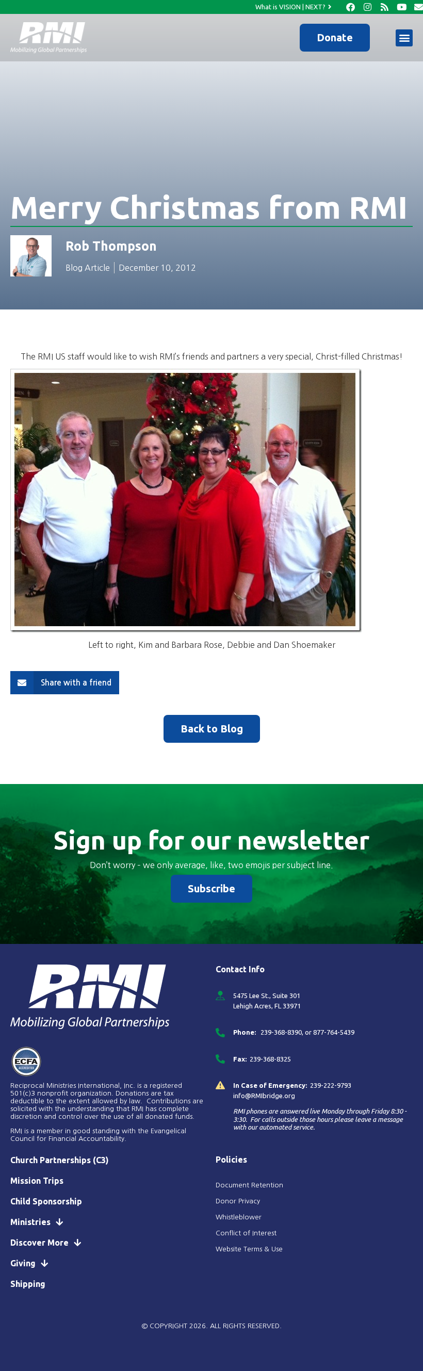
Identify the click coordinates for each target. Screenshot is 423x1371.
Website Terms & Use (249, 1249)
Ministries (30, 1222)
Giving (23, 1263)
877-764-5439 (333, 1032)
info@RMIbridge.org (264, 1095)
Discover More (39, 1242)
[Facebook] (350, 7)
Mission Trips (36, 1180)
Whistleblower (239, 1217)
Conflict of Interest (247, 1233)
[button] (404, 37)
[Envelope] (418, 7)
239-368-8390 (280, 1032)
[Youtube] (401, 7)
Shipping (27, 1283)
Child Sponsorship (46, 1201)
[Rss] (384, 7)
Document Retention (249, 1185)
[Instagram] (367, 7)
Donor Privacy (238, 1201)
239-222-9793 (330, 1085)
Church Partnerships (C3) (59, 1160)
